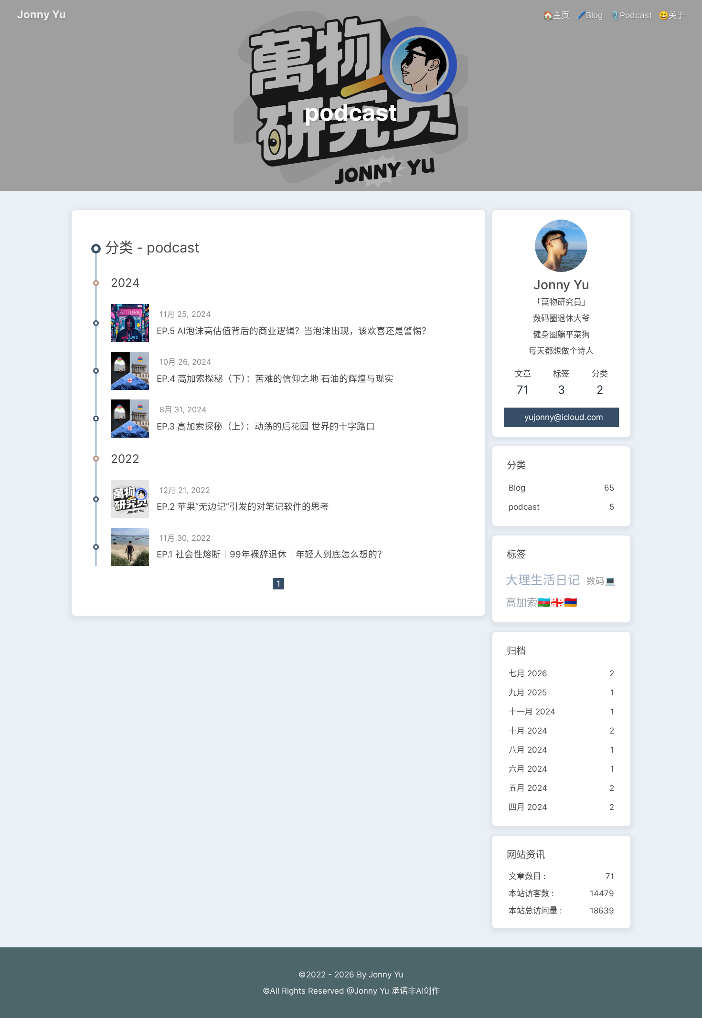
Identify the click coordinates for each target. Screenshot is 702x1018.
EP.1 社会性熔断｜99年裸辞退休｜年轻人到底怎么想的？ (271, 554)
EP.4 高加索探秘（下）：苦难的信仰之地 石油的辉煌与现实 (275, 378)
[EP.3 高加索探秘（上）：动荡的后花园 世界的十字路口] (130, 418)
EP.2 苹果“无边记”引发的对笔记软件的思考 (243, 506)
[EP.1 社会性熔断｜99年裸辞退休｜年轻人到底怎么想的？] (130, 547)
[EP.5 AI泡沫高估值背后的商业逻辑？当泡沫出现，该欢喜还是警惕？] (130, 323)
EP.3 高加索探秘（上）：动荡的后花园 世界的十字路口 (266, 426)
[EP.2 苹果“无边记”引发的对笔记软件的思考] (130, 499)
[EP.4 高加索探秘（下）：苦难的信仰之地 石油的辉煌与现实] (130, 371)
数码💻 (601, 581)
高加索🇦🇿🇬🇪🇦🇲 (541, 602)
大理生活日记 (543, 579)
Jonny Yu (41, 14)
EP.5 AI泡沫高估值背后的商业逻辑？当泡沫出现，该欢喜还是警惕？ (294, 330)
